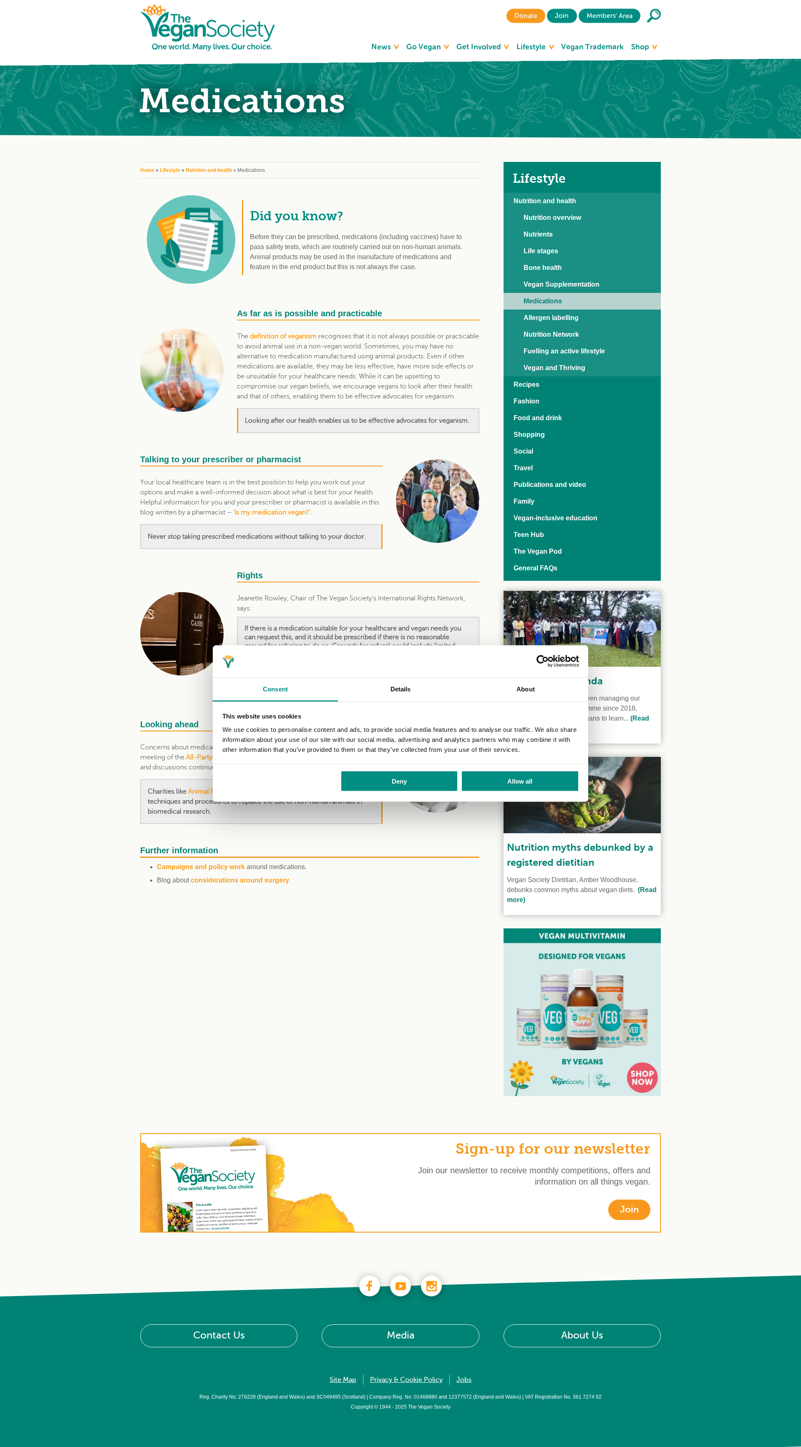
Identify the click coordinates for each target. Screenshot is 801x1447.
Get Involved (479, 47)
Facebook (369, 1286)
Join (562, 16)
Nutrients (538, 234)
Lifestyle (531, 47)
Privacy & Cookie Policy (406, 1380)
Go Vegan (424, 47)
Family (524, 501)
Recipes (526, 384)
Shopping (529, 434)
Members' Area (609, 16)
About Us (582, 1335)
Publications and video (550, 484)
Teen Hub (529, 534)
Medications (543, 301)
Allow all (519, 781)
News (382, 47)
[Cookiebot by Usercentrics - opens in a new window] (542, 661)
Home (147, 170)
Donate (525, 16)
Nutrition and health (209, 170)
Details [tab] (400, 688)
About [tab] (525, 688)
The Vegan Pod (538, 551)
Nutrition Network (551, 334)
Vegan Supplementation (561, 284)
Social (523, 451)
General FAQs (535, 568)
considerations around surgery (240, 880)
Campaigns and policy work (201, 866)
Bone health (543, 267)
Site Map (343, 1380)
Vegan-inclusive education (555, 518)
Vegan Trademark (592, 47)
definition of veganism (283, 336)
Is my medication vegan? (271, 512)
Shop (641, 47)
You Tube (400, 1286)
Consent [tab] (275, 688)
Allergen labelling (551, 317)
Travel (523, 467)
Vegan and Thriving (554, 367)
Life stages (541, 251)
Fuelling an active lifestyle (564, 351)
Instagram (431, 1286)
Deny (399, 781)
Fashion (526, 401)
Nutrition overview (552, 217)
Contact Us (219, 1335)
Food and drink (538, 417)
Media (401, 1335)
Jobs (463, 1380)
